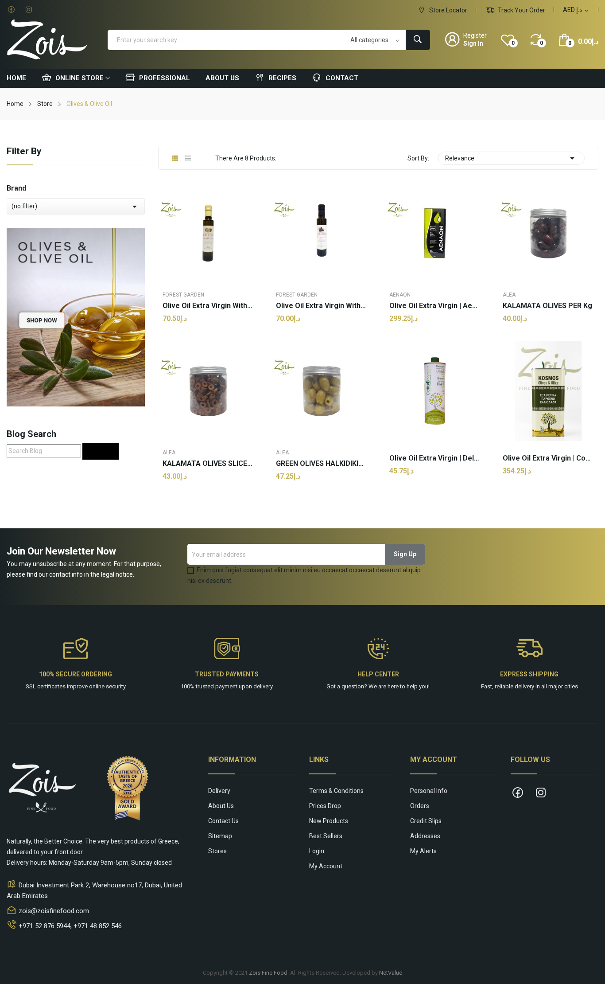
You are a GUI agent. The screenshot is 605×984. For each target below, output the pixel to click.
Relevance (511, 158)
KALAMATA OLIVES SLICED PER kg (208, 464)
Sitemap (220, 836)
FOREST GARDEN (183, 294)
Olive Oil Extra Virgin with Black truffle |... (321, 306)
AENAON (400, 294)
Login (316, 851)
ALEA (509, 294)
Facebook (11, 10)
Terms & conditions (336, 790)
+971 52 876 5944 (44, 926)
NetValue (390, 972)
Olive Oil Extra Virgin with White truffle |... (208, 306)
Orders (419, 805)
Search (100, 451)
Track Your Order (520, 10)
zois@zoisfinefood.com (54, 911)
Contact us (223, 820)
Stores (217, 851)
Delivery (219, 790)
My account (325, 866)
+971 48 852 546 (98, 926)
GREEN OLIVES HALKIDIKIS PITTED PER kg (321, 464)
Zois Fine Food (268, 972)
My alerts (423, 851)
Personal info (428, 790)
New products (328, 820)
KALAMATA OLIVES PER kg (547, 306)
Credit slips (426, 820)
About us (221, 805)
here (393, 686)
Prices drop (325, 805)
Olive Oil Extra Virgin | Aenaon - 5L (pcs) (435, 306)
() (513, 43)
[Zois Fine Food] (76, 316)
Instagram (28, 10)
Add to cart (208, 504)
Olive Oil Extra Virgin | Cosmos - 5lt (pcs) (548, 458)
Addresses (425, 836)
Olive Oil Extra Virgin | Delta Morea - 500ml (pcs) (435, 458)
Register (475, 35)
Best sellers (325, 836)
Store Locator (447, 10)
